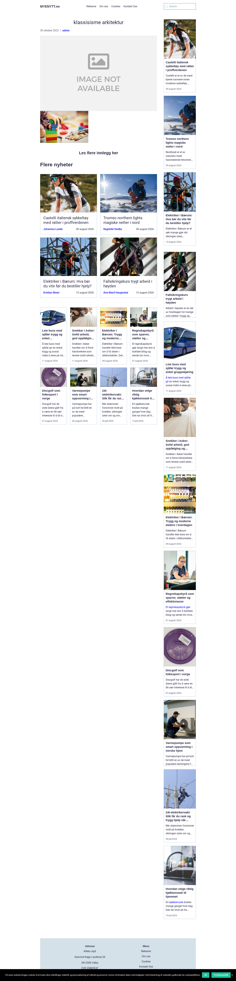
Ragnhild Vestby (112, 229)
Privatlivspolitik (221, 975)
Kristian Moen (51, 292)
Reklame (91, 6)
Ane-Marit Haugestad (115, 292)
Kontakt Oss (130, 6)
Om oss (103, 6)
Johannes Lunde (53, 229)
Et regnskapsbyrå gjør (178, 607)
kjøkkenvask (176, 902)
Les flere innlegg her (98, 153)
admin (66, 30)
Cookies (115, 6)
